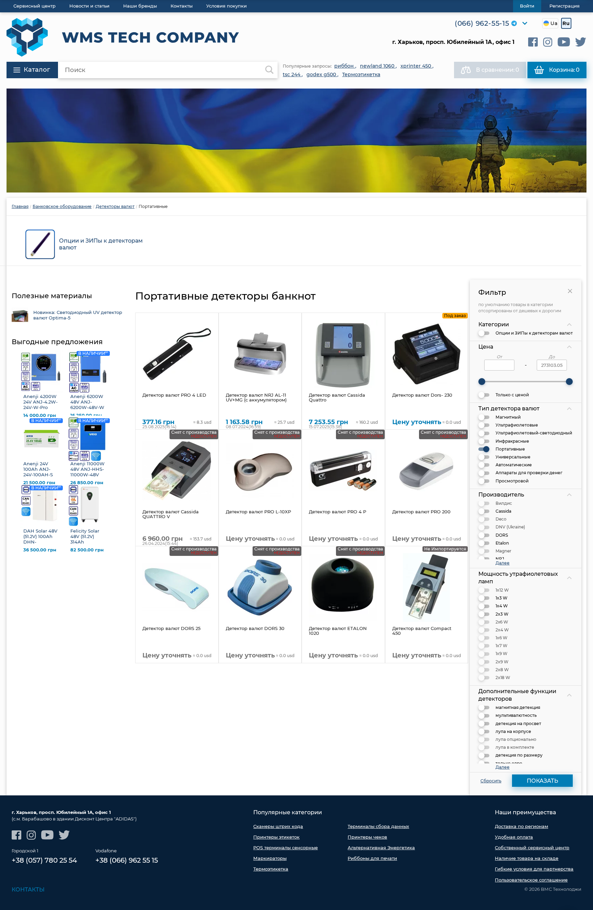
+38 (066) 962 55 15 (126, 860)
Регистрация (564, 6)
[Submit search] (269, 70)
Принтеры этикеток (276, 837)
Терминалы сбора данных (378, 826)
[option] (296, 140)
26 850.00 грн (86, 482)
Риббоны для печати (372, 858)
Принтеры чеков (367, 837)
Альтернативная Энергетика (381, 847)
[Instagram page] (548, 42)
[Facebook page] (533, 42)
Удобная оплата (514, 837)
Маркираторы (270, 858)
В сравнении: (497, 70)
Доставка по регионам (521, 826)
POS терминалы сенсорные (285, 847)
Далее (503, 562)
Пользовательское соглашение (531, 880)
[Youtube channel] (564, 42)
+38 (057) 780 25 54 (44, 860)
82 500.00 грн (87, 549)
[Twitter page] (580, 42)
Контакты (28, 889)
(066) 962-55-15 (482, 23)
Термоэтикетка (270, 869)
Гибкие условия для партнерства (534, 869)
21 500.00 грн (39, 482)
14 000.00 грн (39, 415)
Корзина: (564, 70)
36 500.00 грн (39, 549)
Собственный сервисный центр (532, 847)
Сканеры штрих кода (278, 826)
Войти (527, 6)
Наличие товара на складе (526, 858)
